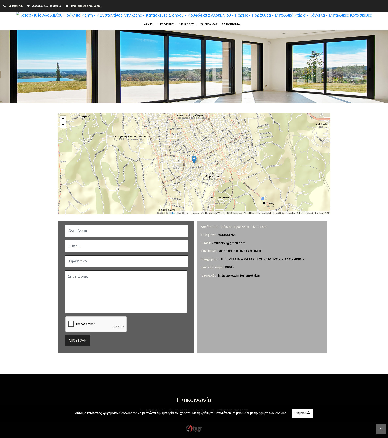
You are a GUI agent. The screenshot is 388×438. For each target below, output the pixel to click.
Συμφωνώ (302, 413)
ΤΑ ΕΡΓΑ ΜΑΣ (208, 24)
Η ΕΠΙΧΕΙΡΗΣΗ (166, 24)
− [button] (63, 124)
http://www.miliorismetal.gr (239, 275)
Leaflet (172, 212)
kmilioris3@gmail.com (86, 5)
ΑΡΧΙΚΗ (149, 24)
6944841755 (226, 235)
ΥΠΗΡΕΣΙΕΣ (187, 24)
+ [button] (63, 118)
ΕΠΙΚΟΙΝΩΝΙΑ (230, 24)
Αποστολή (77, 340)
